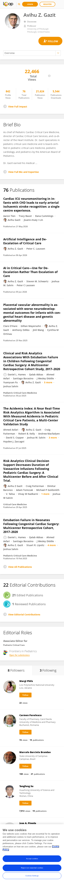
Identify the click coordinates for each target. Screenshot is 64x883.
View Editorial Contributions (24, 614)
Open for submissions (19, 655)
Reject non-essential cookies (32, 868)
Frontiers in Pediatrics (23, 651)
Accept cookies (32, 859)
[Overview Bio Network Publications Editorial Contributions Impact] (32, 53)
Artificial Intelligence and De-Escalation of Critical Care (25, 241)
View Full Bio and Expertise (23, 171)
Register (47, 4)
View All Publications (20, 566)
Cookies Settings (32, 876)
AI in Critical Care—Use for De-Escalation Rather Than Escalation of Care (30, 272)
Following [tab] (48, 670)
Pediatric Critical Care (14, 645)
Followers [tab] (16, 670)
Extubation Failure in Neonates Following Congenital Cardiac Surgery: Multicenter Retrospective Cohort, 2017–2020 (31, 526)
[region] (32, 853)
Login (30, 4)
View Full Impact (17, 106)
